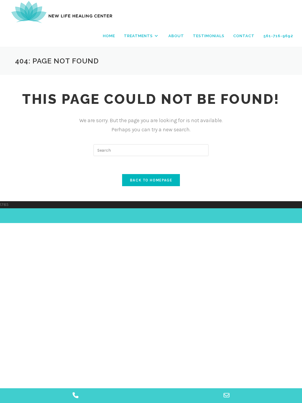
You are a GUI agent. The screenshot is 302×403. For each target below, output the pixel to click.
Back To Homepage (151, 180)
